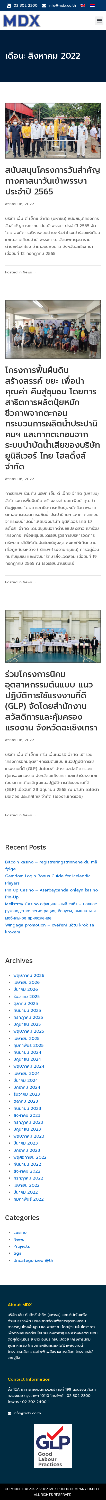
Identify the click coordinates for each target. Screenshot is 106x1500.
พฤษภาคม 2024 (29, 1066)
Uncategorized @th (33, 1260)
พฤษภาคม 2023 (28, 1136)
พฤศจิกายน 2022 (30, 1157)
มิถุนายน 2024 (27, 1059)
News (27, 272)
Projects (21, 1246)
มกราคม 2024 (26, 1087)
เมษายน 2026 (26, 982)
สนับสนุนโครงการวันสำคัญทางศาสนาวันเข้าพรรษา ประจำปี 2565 (52, 181)
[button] (99, 20)
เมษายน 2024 (26, 1073)
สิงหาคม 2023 (26, 1115)
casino (19, 1232)
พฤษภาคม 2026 (28, 975)
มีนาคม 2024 (25, 1080)
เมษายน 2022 (26, 1185)
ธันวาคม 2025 (26, 997)
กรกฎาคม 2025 (28, 1017)
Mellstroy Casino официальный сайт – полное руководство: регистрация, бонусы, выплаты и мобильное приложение (51, 911)
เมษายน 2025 (26, 1038)
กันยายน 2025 (27, 1010)
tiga (17, 1253)
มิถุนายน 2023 (27, 1129)
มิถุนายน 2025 (27, 1024)
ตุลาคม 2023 (25, 1101)
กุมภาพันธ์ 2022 (28, 1199)
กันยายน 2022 (27, 1164)
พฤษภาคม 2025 (28, 1031)
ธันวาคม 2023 (26, 1094)
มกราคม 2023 (26, 1150)
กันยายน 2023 (27, 1108)
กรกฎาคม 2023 (28, 1122)
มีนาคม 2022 (25, 1192)
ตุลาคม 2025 (25, 1004)
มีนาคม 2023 (25, 1143)
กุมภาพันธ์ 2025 (28, 1045)
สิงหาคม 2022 (26, 1171)
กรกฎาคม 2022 (28, 1178)
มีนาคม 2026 (25, 989)
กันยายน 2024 (27, 1052)
